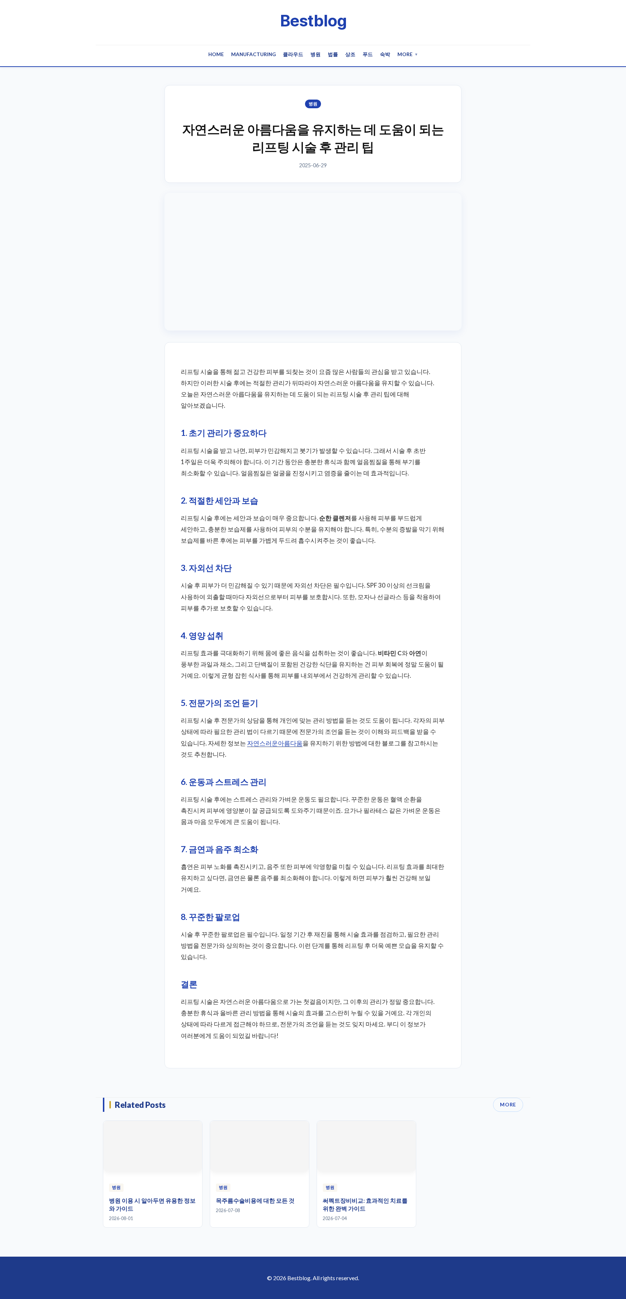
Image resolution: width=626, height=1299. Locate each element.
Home (216, 54)
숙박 (385, 54)
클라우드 (293, 54)
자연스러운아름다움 (274, 743)
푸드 (368, 54)
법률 (333, 54)
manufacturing (253, 54)
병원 (315, 54)
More (407, 54)
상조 (350, 54)
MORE (508, 1104)
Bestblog (313, 20)
